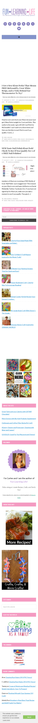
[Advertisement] (19, 62)
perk (6, 140)
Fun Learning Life (19, 12)
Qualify (30, 200)
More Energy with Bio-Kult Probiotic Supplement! (19, 419)
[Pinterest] (19, 24)
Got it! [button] (29, 717)
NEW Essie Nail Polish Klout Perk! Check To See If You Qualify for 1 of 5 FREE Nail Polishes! (18, 151)
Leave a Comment (14, 101)
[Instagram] (14, 24)
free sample (8, 198)
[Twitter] (33, 24)
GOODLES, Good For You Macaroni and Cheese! (18, 434)
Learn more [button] (6, 720)
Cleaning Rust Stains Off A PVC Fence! (18, 677)
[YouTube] (19, 28)
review (9, 137)
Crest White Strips (10, 139)
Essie (5, 200)
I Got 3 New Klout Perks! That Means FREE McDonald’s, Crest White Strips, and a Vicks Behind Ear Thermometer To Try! (19, 89)
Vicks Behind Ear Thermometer (19, 140)
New (3, 140)
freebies (15, 198)
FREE (18, 139)
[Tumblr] (28, 24)
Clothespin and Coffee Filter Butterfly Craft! (17, 423)
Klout (23, 139)
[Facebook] (10, 24)
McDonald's (30, 139)
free (5, 137)
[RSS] (23, 24)
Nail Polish (20, 200)
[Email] (5, 24)
